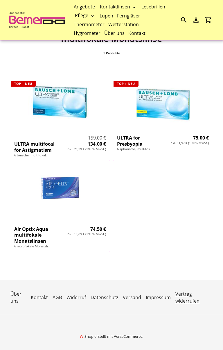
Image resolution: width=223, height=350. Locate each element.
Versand (132, 297)
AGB (57, 297)
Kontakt (39, 297)
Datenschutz (104, 297)
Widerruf (76, 297)
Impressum (158, 297)
